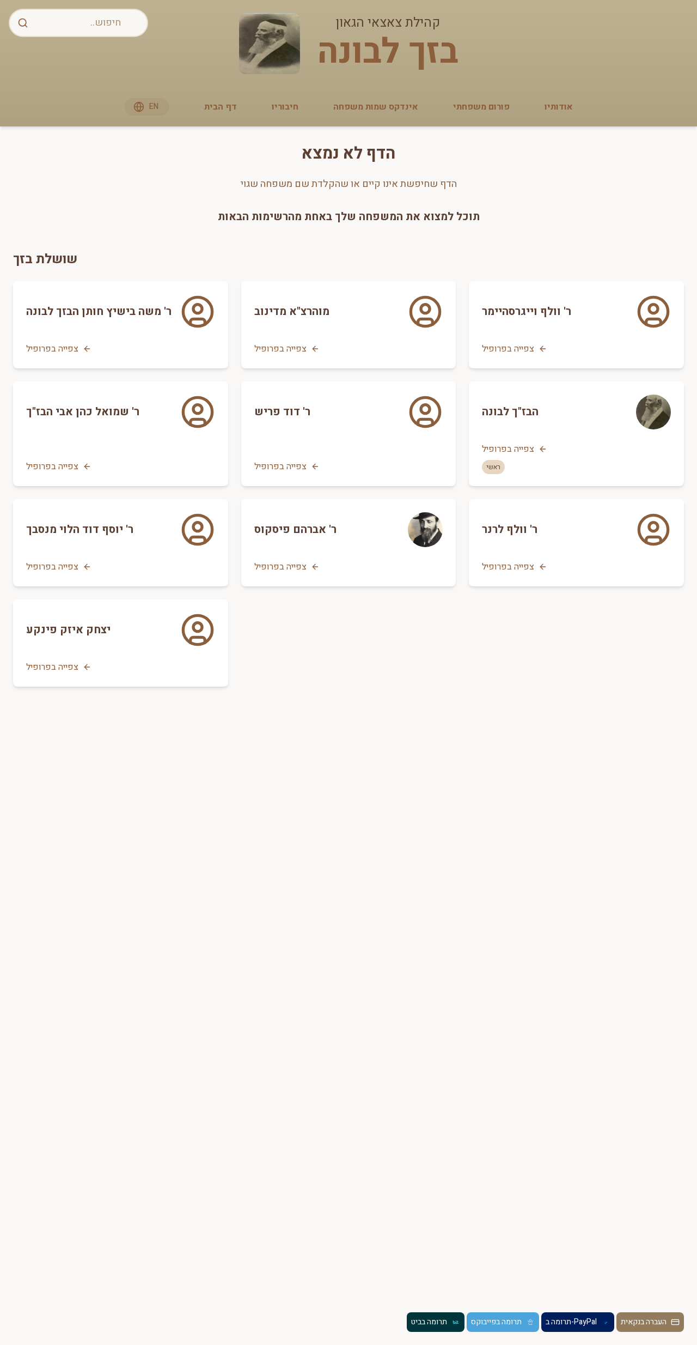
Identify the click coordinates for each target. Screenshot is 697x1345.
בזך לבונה (387, 52)
